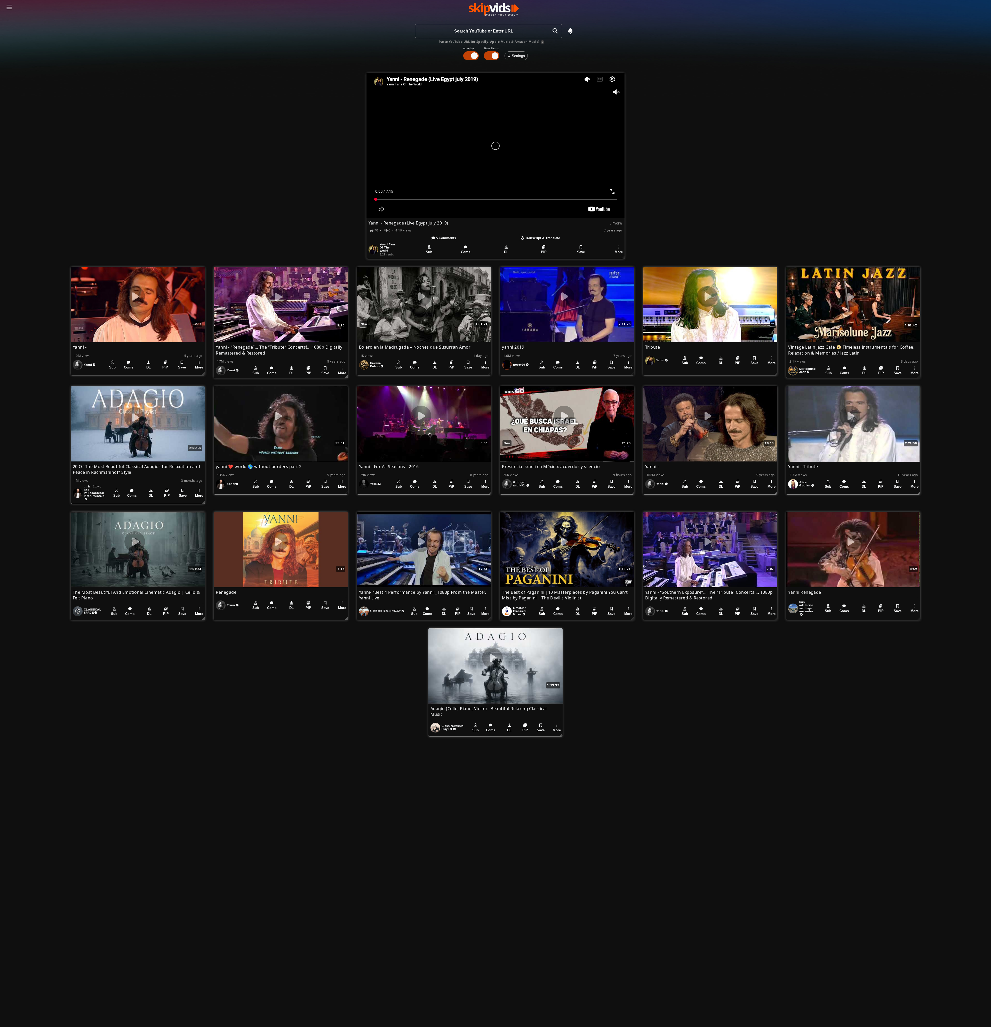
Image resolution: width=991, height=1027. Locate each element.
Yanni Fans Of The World (388, 247)
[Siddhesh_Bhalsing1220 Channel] (364, 611)
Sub (429, 252)
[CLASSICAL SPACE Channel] (78, 611)
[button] (570, 31)
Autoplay (468, 48)
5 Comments (445, 238)
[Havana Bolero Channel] (364, 365)
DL (506, 252)
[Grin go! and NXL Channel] (507, 484)
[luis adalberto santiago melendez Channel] (793, 608)
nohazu (232, 483)
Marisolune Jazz (807, 370)
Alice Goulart (804, 484)
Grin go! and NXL (519, 484)
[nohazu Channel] (221, 484)
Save (581, 252)
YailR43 (375, 483)
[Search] (555, 31)
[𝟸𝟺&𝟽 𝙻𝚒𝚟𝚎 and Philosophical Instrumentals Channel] (78, 493)
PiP (544, 252)
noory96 (519, 364)
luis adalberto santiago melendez (806, 606)
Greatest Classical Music (519, 611)
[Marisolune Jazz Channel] (793, 370)
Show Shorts (491, 48)
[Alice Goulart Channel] (793, 484)
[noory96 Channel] (507, 365)
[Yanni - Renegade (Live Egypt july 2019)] (495, 145)
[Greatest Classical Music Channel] (507, 611)
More (619, 252)
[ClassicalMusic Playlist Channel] (435, 728)
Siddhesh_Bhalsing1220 (385, 610)
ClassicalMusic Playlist (452, 727)
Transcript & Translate (542, 238)
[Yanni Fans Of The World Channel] (373, 249)
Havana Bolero (375, 365)
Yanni (88, 364)
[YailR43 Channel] (364, 484)
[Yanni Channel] (78, 365)
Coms (465, 252)
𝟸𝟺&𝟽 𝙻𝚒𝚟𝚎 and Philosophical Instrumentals (94, 491)
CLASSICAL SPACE (92, 611)
